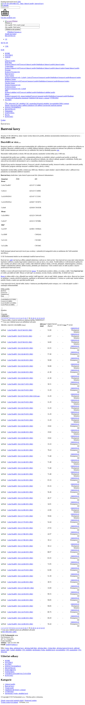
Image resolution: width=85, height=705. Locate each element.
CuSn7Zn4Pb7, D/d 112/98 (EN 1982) (20, 510)
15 (23, 318)
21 (35, 318)
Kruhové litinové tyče (12, 64)
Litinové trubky (60, 64)
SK (2, 43)
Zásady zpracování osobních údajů (12, 700)
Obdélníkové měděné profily (45, 92)
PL (4, 43)
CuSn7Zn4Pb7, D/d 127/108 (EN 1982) (20, 588)
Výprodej (4, 314)
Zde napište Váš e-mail (12, 25)
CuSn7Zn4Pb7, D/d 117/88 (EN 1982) (20, 534)
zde (58, 150)
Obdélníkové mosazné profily (58, 96)
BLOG (7, 115)
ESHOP (7, 57)
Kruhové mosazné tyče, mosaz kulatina (18, 96)
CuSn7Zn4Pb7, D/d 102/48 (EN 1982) (20, 354)
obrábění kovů (50, 650)
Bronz (3, 276)
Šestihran (71, 96)
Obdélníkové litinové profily (45, 64)
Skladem (4, 310)
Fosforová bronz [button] (10, 87)
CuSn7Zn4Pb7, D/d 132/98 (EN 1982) (20, 624)
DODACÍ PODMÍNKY (13, 107)
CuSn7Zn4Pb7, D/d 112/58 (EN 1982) (20, 480)
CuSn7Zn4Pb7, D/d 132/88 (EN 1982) (20, 618)
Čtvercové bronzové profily (41, 77)
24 (42, 318)
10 (13, 318)
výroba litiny (52, 648)
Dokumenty (9, 111)
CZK (6, 46)
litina (11, 648)
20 (33, 318)
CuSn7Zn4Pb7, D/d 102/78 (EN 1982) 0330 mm (23, 396)
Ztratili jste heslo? (10, 34)
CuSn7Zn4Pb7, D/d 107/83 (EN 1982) (20, 444)
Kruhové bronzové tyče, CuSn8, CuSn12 (18, 77)
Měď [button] (6, 90)
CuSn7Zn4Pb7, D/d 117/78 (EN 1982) (20, 522)
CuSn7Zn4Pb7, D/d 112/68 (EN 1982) (20, 492)
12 (17, 318)
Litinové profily (10, 684)
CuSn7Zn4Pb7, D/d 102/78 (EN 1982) (20, 390)
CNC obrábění (27, 650)
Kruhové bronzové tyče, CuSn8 (15, 89)
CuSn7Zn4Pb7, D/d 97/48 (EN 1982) (19, 330)
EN (7, 43)
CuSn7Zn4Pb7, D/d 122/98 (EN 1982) (20, 582)
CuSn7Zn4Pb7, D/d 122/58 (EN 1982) (20, 558)
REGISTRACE (10, 36)
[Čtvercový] (5, 293)
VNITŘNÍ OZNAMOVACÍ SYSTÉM (18, 673)
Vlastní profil (9, 98)
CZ (6, 39)
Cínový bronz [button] (9, 76)
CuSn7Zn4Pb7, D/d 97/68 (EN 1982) (19, 342)
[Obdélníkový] (5, 294)
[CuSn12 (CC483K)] (9, 301)
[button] (11, 21)
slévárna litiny (42, 648)
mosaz (34, 271)
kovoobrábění (60, 650)
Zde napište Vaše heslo (12, 27)
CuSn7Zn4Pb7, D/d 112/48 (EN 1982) (20, 456)
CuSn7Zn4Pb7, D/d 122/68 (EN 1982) (20, 564)
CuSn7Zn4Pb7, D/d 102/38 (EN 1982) (20, 348)
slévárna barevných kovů (65, 648)
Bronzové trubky (75, 77)
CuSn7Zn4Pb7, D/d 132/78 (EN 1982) (20, 612)
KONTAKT (9, 116)
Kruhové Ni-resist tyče (12, 72)
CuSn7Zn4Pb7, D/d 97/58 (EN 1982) (19, 336)
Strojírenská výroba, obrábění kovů (16, 693)
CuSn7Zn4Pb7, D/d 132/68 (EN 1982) (20, 600)
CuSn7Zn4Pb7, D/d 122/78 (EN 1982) (20, 570)
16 (25, 318)
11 (15, 318)
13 (19, 318)
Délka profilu (5, 289)
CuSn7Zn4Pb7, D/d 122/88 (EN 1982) (20, 576)
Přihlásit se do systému (13, 29)
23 (40, 318)
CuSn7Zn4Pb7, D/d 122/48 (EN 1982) (20, 552)
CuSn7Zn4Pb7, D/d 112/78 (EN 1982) (20, 498)
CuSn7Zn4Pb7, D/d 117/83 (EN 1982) (20, 528)
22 (37, 318)
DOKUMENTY (10, 670)
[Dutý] (5, 296)
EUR (2, 50)
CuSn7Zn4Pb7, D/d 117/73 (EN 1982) (20, 516)
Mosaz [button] (7, 94)
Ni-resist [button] (7, 70)
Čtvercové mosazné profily (39, 96)
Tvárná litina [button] (9, 66)
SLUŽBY (8, 100)
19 (31, 318)
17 (27, 318)
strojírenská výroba (38, 650)
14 (21, 318)
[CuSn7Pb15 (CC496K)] (9, 305)
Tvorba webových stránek (9, 702)
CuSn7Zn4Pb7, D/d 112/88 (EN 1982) (20, 504)
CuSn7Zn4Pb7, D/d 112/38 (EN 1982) (20, 450)
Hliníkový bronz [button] (10, 79)
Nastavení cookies (31, 700)
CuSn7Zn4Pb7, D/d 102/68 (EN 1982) (20, 372)
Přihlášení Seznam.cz (14, 32)
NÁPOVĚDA (9, 113)
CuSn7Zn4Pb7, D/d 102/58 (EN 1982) (20, 360)
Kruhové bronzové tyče (12, 81)
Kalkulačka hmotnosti (21, 98)
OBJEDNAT (75, 328)
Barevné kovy (9, 686)
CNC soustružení (71, 650)
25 (44, 318)
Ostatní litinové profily (72, 68)
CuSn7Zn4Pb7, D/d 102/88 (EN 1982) (20, 426)
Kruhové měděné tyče (12, 92)
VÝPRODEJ (54, 98)
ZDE (19, 2)
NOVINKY (9, 55)
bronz (7, 648)
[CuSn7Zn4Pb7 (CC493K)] (9, 303)
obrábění (18, 650)
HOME (7, 53)
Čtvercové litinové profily (27, 64)
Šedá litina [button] (8, 62)
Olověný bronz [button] (10, 83)
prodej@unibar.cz (12, 644)
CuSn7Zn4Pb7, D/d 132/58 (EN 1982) (20, 594)
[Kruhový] (5, 291)
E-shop (3, 120)
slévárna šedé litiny (31, 648)
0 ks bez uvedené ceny (8, 18)
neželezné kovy (19, 648)
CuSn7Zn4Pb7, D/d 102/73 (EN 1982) (20, 384)
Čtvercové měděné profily (27, 92)
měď (11, 260)
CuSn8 (12, 650)
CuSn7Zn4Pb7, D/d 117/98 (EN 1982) (20, 540)
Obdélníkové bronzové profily (60, 77)
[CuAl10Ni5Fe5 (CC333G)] (9, 299)
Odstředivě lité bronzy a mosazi (39, 98)
